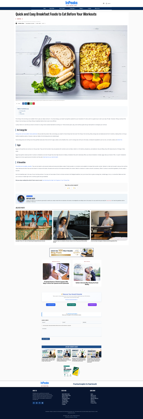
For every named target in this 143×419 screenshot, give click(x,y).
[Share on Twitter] (141, 209)
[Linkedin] (26, 103)
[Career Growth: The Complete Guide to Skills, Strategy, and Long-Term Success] (49, 353)
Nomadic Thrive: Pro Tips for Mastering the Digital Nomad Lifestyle (30, 241)
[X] (28, 103)
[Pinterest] (34, 103)
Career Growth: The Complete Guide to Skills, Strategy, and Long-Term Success (48, 359)
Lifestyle (19, 18)
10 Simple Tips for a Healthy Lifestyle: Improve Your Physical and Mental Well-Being (70, 241)
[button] (107, 3)
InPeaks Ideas (21, 23)
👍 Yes (68, 188)
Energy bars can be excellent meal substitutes (26, 133)
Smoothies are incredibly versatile (24, 166)
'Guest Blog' (108, 200)
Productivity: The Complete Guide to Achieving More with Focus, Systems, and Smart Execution (93, 360)
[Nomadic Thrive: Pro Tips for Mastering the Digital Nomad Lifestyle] (34, 225)
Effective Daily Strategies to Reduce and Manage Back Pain (104, 241)
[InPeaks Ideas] (17, 23)
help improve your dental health (50, 157)
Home (17, 21)
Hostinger (75, 417)
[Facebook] (23, 103)
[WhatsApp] (31, 103)
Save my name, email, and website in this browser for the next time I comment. (57, 325)
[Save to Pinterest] (141, 214)
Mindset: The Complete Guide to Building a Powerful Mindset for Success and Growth (79, 359)
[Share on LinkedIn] (141, 207)
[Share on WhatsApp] (141, 212)
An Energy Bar (22, 111)
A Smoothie (21, 113)
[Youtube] (42, 403)
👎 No (74, 188)
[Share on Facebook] (141, 204)
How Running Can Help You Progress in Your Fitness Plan (55, 180)
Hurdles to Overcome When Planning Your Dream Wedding (87, 283)
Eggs (20, 112)
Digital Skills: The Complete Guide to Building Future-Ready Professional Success (64, 359)
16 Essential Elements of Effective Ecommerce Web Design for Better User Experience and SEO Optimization (56, 282)
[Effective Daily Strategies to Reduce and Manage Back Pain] (109, 225)
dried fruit (119, 139)
